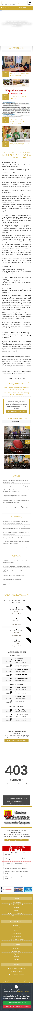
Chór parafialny (16, 933)
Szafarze (16, 931)
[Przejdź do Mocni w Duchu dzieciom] (16, 889)
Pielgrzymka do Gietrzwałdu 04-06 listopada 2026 (17, 121)
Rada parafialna (16, 936)
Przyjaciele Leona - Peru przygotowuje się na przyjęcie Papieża (15, 858)
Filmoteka (16, 959)
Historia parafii (16, 902)
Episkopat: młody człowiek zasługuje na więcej (16, 868)
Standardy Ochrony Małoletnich (16, 913)
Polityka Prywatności (23, 991)
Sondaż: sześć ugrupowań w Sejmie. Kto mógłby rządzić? (16, 486)
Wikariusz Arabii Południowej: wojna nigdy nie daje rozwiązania (17, 853)
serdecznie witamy (16, 33)
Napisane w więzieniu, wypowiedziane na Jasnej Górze (16, 872)
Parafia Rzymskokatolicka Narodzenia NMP (10, 3)
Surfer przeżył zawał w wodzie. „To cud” (12, 537)
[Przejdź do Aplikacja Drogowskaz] (6, 889)
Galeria (16, 956)
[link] (16, 611)
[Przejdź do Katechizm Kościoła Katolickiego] (27, 889)
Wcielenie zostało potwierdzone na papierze (13, 575)
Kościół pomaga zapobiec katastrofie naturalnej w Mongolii (17, 877)
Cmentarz (17, 907)
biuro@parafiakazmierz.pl (8, 7)
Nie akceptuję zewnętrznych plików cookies (17, 1006)
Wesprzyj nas (16, 916)
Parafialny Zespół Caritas (16, 939)
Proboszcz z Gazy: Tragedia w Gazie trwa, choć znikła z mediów (16, 864)
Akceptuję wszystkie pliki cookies (16, 740)
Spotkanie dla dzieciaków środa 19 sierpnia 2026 (20, 75)
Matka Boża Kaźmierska (16, 905)
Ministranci (16, 925)
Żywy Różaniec (16, 928)
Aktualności (16, 49)
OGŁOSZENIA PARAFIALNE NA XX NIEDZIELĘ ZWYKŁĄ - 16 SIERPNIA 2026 (16, 388)
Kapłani (16, 910)
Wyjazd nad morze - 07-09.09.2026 (18, 98)
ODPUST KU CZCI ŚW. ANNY (19, 144)
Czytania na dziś (17, 951)
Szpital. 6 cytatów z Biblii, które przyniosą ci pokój (15, 547)
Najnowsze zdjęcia (16, 419)
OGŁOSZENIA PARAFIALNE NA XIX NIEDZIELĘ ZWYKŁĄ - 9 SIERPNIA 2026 (16, 394)
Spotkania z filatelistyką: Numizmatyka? (12, 579)
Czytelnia (16, 954)
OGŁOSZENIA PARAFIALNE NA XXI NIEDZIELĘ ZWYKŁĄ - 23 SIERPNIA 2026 (16, 155)
